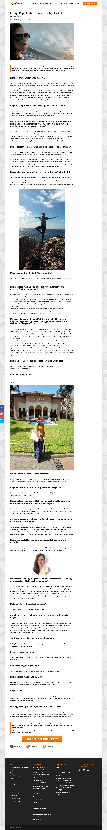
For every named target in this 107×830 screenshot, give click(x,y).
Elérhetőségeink (15, 798)
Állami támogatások (16, 793)
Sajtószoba (14, 795)
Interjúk (23, 20)
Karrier (13, 790)
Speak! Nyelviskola (15, 827)
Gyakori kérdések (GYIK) (17, 770)
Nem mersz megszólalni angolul (42, 3)
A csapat (13, 784)
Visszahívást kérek (90, 3)
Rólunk (77, 3)
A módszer (14, 781)
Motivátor (28, 20)
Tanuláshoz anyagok (66, 3)
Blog (57, 3)
